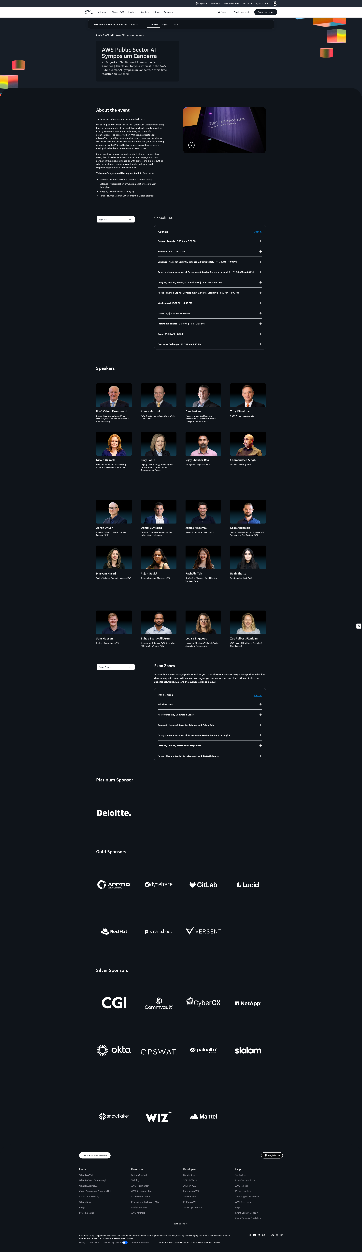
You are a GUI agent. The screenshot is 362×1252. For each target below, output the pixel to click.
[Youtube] (273, 1235)
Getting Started (139, 1174)
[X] (250, 1235)
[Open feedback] (358, 626)
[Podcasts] (277, 1235)
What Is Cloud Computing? (92, 1180)
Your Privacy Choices (113, 1242)
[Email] (282, 1235)
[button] (117, 12)
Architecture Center (141, 1196)
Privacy (82, 1242)
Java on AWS (189, 1196)
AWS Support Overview (247, 1196)
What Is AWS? (86, 1174)
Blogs (82, 1207)
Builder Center (190, 1174)
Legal (238, 1207)
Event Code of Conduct (246, 1212)
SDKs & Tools (190, 1180)
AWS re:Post (241, 1185)
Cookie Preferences (140, 1242)
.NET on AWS (189, 1185)
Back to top (179, 1223)
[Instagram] (263, 1235)
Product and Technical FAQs (145, 1202)
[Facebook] (254, 1235)
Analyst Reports (139, 1207)
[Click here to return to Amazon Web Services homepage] (89, 14)
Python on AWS (191, 1191)
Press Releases (86, 1212)
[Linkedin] (259, 1235)
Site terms (94, 1242)
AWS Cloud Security (89, 1196)
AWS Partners (138, 1212)
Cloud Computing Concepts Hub (95, 1191)
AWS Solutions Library (142, 1191)
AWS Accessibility (244, 1202)
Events (99, 35)
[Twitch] (268, 1235)
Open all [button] (258, 231)
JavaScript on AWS (192, 1207)
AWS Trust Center (140, 1185)
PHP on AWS (189, 1202)
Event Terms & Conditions (248, 1218)
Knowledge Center (244, 1191)
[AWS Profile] (275, 3)
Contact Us (240, 1174)
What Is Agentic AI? (88, 1185)
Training (135, 1180)
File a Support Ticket (245, 1180)
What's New (85, 1202)
